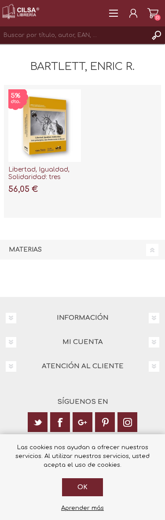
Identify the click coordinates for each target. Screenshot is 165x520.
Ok (82, 487)
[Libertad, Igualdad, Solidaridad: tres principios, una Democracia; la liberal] (44, 125)
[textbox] (73, 35)
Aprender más (82, 508)
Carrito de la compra (153, 13)
